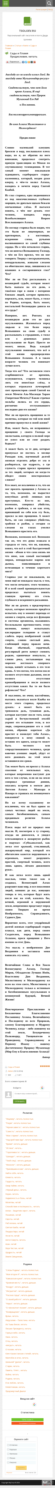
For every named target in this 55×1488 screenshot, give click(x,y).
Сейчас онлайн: (27, 1419)
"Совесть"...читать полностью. (19, 1131)
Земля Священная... (14, 1256)
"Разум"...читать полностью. (18, 1123)
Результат (9, 1472)
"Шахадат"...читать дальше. (18, 1156)
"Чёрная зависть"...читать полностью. (22, 1127)
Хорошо (13, 1449)
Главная (9, 45)
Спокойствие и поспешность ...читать (22, 1206)
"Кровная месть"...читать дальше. (20, 1282)
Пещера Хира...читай (14, 1231)
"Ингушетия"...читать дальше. (18, 1291)
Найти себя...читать (14, 1173)
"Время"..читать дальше (16, 1144)
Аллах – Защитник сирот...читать (20, 1210)
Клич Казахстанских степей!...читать (21, 1353)
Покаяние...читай (13, 1215)
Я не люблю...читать (14, 1383)
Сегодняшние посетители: (27, 1423)
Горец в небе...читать (15, 1332)
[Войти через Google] (42, 1088)
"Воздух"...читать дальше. (17, 1287)
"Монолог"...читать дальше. (18, 1165)
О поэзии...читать (13, 1349)
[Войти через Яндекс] (38, 1088)
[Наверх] (46, 1483)
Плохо (12, 1458)
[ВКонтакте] (23, 62)
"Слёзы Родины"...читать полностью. (22, 1270)
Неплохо (13, 1453)
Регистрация (41, 9)
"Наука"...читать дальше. (16, 1303)
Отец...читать (11, 1341)
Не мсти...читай (12, 1235)
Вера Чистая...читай (14, 1248)
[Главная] (27, 24)
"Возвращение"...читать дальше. (20, 1312)
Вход (50, 9)
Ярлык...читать (12, 1316)
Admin (10, 1071)
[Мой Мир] (31, 62)
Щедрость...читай (13, 1252)
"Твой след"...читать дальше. (18, 1160)
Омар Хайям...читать (14, 1185)
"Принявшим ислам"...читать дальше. (22, 1169)
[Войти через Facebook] (33, 1088)
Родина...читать (12, 1378)
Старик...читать (12, 1366)
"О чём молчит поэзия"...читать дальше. (23, 1307)
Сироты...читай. (12, 1219)
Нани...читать (11, 1337)
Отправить (20, 1101)
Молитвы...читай (13, 1202)
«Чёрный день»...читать (16, 1190)
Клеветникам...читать (15, 1387)
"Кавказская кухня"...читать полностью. (23, 1278)
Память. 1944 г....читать (16, 1370)
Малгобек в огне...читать (16, 1358)
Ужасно (12, 1462)
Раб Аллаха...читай (13, 1223)
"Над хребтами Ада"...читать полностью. (23, 1139)
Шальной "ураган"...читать (17, 1362)
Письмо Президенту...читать (18, 1328)
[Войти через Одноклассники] (47, 1088)
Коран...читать (12, 1194)
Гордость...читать (13, 1181)
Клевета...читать (13, 1177)
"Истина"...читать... (14, 1148)
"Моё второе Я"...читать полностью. (22, 1274)
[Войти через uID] (24, 1088)
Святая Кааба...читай (15, 1227)
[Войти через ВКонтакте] (28, 1088)
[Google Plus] (34, 62)
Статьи (18, 45)
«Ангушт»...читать (13, 1345)
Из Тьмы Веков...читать (16, 1324)
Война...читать (12, 1374)
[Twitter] (26, 62)
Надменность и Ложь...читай (18, 1198)
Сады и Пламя (14, 1067)
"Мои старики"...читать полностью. (21, 1135)
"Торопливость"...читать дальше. (20, 1152)
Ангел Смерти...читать (15, 1240)
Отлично (13, 1445)
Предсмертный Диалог (15, 1391)
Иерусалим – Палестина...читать (20, 1320)
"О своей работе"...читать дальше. (21, 1299)
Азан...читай (10, 1244)
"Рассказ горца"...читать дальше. (20, 1295)
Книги (25, 45)
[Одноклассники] (29, 62)
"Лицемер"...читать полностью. (19, 1119)
